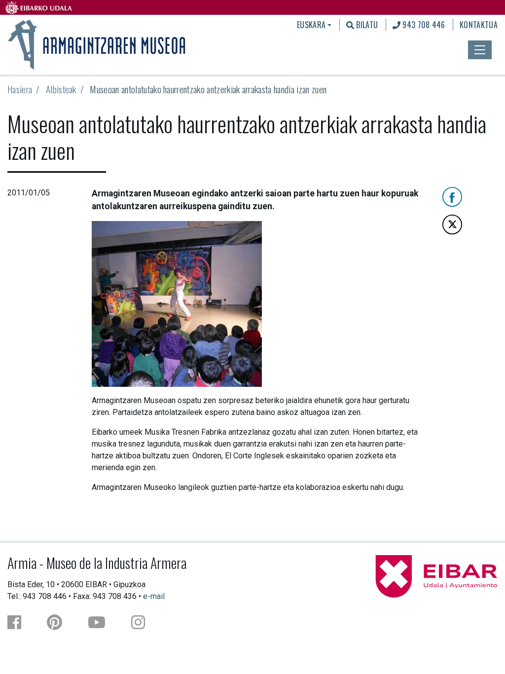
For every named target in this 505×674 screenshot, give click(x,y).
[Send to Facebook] (452, 196)
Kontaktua (479, 25)
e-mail (154, 596)
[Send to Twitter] (452, 223)
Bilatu (366, 25)
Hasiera (19, 89)
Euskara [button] (311, 25)
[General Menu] (480, 49)
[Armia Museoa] (97, 43)
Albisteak (61, 89)
